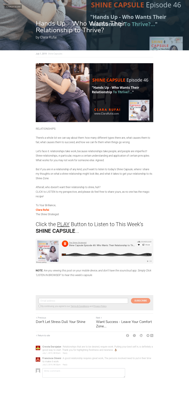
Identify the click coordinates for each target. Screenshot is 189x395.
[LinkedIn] (141, 335)
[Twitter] (134, 335)
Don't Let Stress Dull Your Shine (60, 322)
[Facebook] (127, 335)
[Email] (147, 335)
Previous (42, 318)
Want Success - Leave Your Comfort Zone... (124, 324)
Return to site (14, 6)
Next (98, 318)
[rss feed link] (151, 335)
